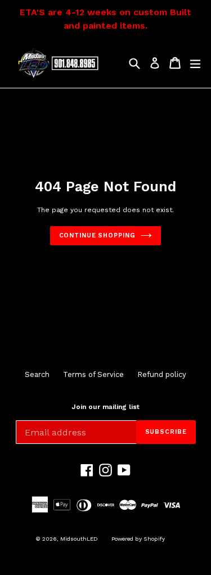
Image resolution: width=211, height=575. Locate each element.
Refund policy (161, 374)
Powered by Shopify (138, 539)
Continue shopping (97, 235)
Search (37, 374)
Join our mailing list (105, 407)
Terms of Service (93, 374)
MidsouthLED (79, 539)
